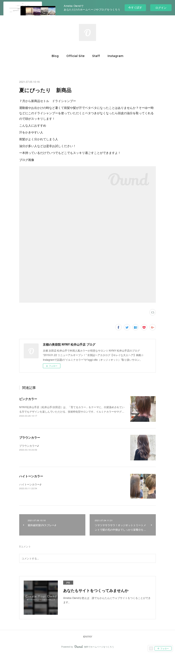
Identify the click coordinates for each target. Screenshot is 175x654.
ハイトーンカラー (31, 476)
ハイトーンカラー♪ (30, 484)
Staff (96, 56)
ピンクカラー (28, 399)
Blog (55, 56)
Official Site (75, 56)
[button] (55, 56)
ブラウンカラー (29, 437)
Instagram (115, 56)
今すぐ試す (135, 7)
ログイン (160, 8)
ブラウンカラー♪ (29, 445)
